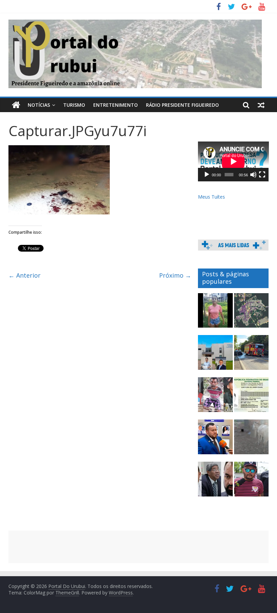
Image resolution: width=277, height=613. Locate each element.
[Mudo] (253, 174)
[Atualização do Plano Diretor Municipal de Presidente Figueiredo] (251, 313)
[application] (233, 161)
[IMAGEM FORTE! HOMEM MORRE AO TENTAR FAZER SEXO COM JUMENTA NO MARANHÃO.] (251, 439)
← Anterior (24, 275)
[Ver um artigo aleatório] (261, 105)
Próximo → (175, 275)
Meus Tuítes (211, 197)
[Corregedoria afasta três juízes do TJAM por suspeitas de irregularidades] (215, 482)
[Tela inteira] (262, 174)
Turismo (74, 105)
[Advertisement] (138, 547)
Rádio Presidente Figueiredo (182, 105)
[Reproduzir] (206, 174)
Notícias (39, 105)
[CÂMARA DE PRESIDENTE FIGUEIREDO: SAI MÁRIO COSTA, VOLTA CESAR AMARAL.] (215, 355)
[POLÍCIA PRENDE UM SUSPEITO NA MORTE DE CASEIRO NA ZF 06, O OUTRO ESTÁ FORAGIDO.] (215, 397)
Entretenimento (115, 105)
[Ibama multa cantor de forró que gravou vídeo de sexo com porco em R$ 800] (251, 482)
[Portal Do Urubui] (16, 105)
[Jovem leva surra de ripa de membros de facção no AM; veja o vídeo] (215, 313)
